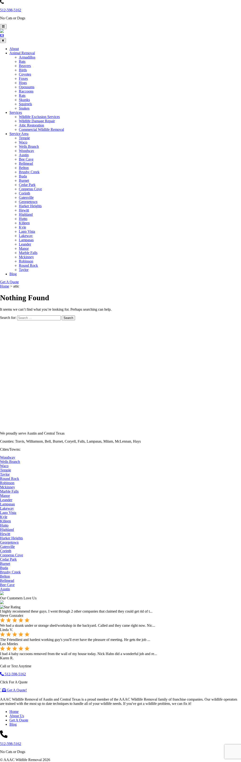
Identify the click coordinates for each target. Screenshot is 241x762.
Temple (24, 138)
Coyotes (25, 74)
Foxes (23, 78)
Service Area (18, 134)
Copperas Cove (30, 189)
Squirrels (25, 104)
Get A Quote (9, 282)
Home (14, 712)
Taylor (23, 270)
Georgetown (28, 202)
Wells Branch (29, 146)
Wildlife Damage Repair (37, 121)
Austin (24, 155)
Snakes (24, 108)
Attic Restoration (31, 125)
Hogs (23, 83)
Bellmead (26, 163)
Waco (23, 142)
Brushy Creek (29, 172)
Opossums (26, 87)
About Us (16, 716)
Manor (24, 248)
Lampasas (26, 240)
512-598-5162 (10, 10)
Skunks (24, 100)
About (14, 49)
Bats (22, 61)
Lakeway (26, 236)
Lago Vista (27, 231)
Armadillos (27, 57)
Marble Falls (28, 253)
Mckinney (26, 257)
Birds (23, 70)
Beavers (25, 66)
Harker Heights (30, 206)
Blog (13, 274)
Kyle (22, 227)
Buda (23, 176)
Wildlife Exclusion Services (39, 117)
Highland (26, 214)
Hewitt (24, 210)
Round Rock (28, 265)
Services (15, 112)
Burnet (24, 180)
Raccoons (26, 91)
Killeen (24, 223)
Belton (24, 168)
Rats (22, 95)
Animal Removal (22, 53)
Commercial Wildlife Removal (41, 129)
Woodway (26, 151)
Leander (25, 244)
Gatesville (26, 197)
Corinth (24, 193)
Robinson (26, 261)
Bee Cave (26, 159)
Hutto (23, 219)
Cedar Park (27, 185)
